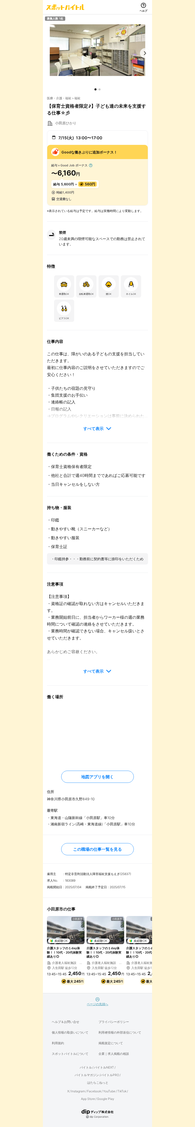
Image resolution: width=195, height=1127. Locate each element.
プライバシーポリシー (114, 1022)
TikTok (121, 1091)
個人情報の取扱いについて (70, 1032)
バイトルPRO (110, 1075)
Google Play (105, 1099)
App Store (88, 1099)
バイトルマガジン (87, 1075)
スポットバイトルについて (70, 1054)
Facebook (94, 1091)
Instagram (78, 1091)
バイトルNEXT (104, 1067)
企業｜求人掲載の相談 (114, 1054)
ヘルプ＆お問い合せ (65, 1022)
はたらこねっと (97, 1082)
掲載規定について (111, 1043)
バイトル (86, 1067)
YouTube (109, 1091)
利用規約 (58, 1043)
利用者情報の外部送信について (120, 1032)
